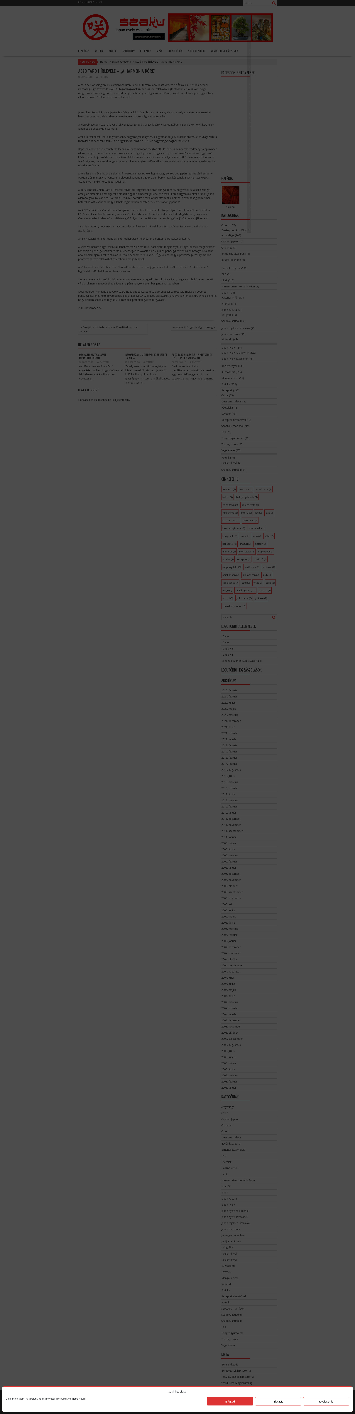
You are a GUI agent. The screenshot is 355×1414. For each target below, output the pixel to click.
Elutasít (278, 1401)
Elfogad (230, 1401)
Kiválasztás (326, 1401)
